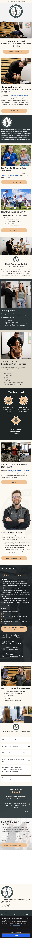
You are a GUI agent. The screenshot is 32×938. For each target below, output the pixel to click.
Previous (3, 804)
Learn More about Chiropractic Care (14, 628)
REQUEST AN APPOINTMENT (20, 1)
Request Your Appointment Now (14, 845)
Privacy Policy (16, 925)
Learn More (14, 230)
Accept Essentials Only (16, 932)
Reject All (16, 928)
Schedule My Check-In (14, 182)
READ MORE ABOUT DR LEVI (14, 558)
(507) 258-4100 (11, 1)
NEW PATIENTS (14, 111)
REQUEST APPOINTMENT (16, 51)
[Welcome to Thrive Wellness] (16, 17)
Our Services (14, 482)
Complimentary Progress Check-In (10, 175)
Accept (16, 935)
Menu (5, 21)
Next (29, 804)
